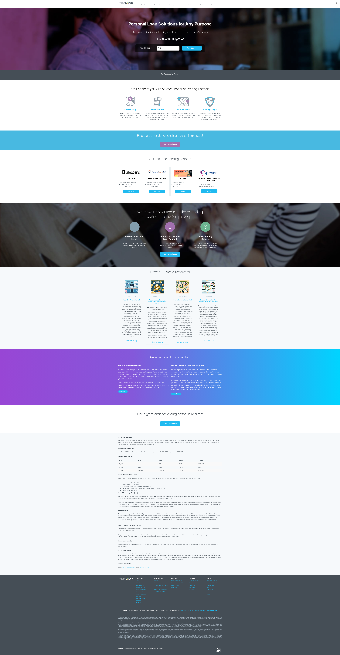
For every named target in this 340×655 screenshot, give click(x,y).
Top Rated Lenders (144, 5)
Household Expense (141, 592)
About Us (209, 592)
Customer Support (212, 580)
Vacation (138, 600)
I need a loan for (146, 48)
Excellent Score (193, 580)
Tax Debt (138, 603)
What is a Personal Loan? (132, 300)
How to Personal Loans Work (182, 300)
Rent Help (138, 596)
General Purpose (140, 587)
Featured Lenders (159, 5)
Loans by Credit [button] (187, 5)
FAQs (208, 594)
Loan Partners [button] (201, 5)
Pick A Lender (175, 585)
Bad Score (192, 587)
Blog (208, 596)
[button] (168, 48)
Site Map (191, 589)
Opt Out (209, 587)
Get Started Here (170, 144)
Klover (155, 583)
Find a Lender (215, 5)
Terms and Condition (213, 583)
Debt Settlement (140, 585)
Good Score (192, 583)
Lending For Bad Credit (160, 589)
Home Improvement (141, 589)
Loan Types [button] (173, 5)
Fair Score (192, 585)
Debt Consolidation (141, 583)
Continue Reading (131, 341)
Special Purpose (140, 598)
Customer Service (144, 567)
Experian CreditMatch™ (160, 591)
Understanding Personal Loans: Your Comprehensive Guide (157, 301)
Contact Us (210, 589)
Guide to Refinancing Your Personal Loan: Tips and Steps (208, 300)
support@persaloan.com (128, 567)
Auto (137, 580)
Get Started (192, 48)
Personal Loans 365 (177, 583)
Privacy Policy (211, 585)
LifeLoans (156, 580)
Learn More (131, 191)
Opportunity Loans (176, 580)
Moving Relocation (141, 594)
